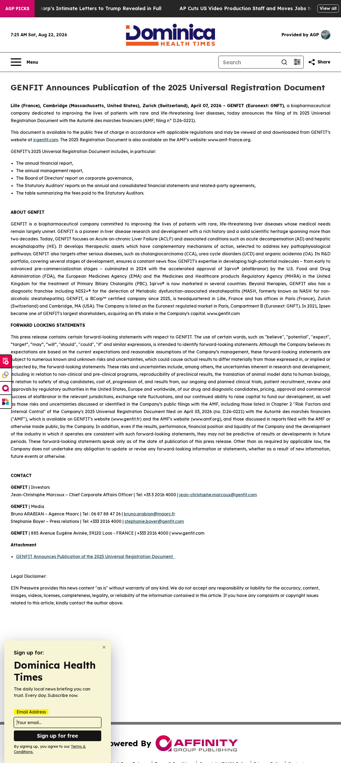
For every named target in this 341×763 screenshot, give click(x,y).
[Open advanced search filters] (297, 62)
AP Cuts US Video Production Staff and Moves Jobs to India (254, 8)
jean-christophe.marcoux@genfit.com (218, 494)
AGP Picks (17, 8)
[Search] (284, 62)
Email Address (31, 711)
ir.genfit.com (45, 139)
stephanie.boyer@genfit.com (154, 521)
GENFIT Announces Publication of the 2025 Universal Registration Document (95, 556)
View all (328, 8)
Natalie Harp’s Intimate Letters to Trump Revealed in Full (90, 8)
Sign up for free (57, 735)
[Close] (104, 647)
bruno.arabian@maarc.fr (149, 513)
